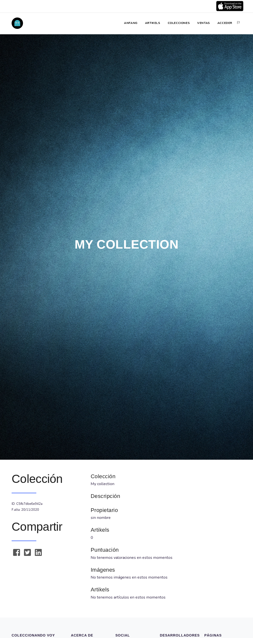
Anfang (131, 23)
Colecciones (179, 23)
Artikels (152, 23)
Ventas (203, 23)
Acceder (224, 23)
